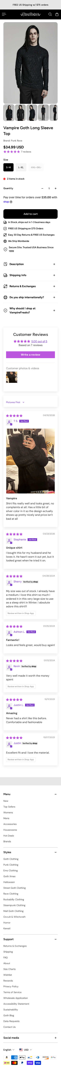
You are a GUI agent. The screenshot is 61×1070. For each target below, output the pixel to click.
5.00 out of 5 (39, 341)
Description (16, 264)
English (7, 1049)
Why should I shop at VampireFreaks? (22, 310)
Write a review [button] (30, 354)
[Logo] (30, 14)
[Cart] (57, 14)
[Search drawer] (50, 14)
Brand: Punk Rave (12, 140)
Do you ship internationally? (26, 297)
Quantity (8, 188)
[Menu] (4, 14)
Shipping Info (17, 275)
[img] (14, 416)
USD (26, 1049)
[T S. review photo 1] (30, 461)
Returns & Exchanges (22, 286)
